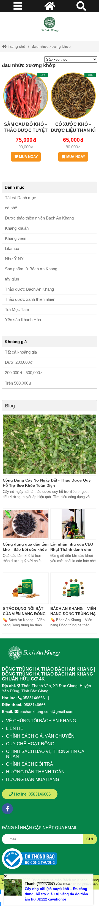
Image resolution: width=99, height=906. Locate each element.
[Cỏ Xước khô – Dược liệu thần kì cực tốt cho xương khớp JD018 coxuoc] (73, 112)
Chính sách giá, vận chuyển (40, 736)
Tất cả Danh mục (20, 197)
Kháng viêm (15, 238)
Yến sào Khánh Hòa (23, 319)
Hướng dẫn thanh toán (35, 771)
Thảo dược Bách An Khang (29, 289)
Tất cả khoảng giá (21, 352)
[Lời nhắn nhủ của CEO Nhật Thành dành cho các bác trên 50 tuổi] (73, 524)
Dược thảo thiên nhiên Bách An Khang (39, 218)
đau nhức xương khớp (51, 46)
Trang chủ (16, 46)
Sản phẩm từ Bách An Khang (31, 268)
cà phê (11, 207)
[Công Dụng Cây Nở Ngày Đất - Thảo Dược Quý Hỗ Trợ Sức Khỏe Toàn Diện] (49, 444)
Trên (16, 383)
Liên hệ (14, 728)
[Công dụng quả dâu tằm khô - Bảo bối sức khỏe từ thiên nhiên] (26, 524)
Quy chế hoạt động (30, 743)
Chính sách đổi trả (29, 764)
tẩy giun (12, 279)
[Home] (49, 24)
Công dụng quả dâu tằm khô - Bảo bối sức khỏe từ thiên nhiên (25, 549)
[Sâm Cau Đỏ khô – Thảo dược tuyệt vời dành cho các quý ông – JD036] (25, 112)
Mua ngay (28, 157)
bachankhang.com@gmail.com (46, 711)
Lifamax (12, 248)
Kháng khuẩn (17, 228)
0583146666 (34, 698)
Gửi (89, 839)
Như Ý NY (14, 258)
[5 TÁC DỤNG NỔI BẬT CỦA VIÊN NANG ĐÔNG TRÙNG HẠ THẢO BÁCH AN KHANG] (26, 588)
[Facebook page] (7, 808)
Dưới (17, 362)
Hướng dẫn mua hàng (32, 779)
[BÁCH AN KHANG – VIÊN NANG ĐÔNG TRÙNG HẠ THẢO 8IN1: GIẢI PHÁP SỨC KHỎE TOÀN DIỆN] (73, 588)
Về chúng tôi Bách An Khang (41, 720)
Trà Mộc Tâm (17, 309)
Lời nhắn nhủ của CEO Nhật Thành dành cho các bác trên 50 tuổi (71, 549)
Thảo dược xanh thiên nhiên (30, 299)
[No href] (29, 858)
